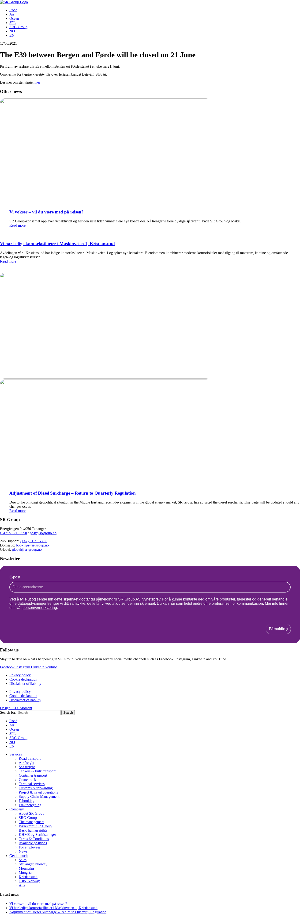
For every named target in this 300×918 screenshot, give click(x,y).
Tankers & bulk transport (37, 771)
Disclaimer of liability (25, 684)
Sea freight (27, 767)
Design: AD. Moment (16, 708)
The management (31, 822)
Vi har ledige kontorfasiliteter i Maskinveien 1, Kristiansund (57, 243)
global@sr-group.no (27, 549)
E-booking (26, 801)
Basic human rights (33, 830)
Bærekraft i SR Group (35, 826)
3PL (12, 23)
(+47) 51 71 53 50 (13, 533)
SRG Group (18, 27)
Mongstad (26, 873)
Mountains (26, 868)
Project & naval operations (38, 792)
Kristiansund (28, 877)
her (37, 82)
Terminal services (32, 784)
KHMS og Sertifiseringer (37, 835)
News (23, 851)
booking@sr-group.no (32, 545)
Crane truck (27, 780)
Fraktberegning (30, 805)
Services (15, 754)
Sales (22, 860)
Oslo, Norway (29, 881)
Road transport (30, 758)
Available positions (33, 843)
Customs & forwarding (36, 788)
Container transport (33, 775)
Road (13, 10)
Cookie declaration (23, 679)
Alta (22, 885)
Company (16, 809)
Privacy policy (20, 675)
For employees (30, 847)
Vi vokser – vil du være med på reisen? (46, 211)
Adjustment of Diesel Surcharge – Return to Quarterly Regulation (72, 493)
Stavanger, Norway (33, 864)
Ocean (14, 18)
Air (11, 14)
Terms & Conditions (34, 839)
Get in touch (18, 856)
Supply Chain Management (39, 796)
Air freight (26, 763)
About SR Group (31, 813)
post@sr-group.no (43, 533)
